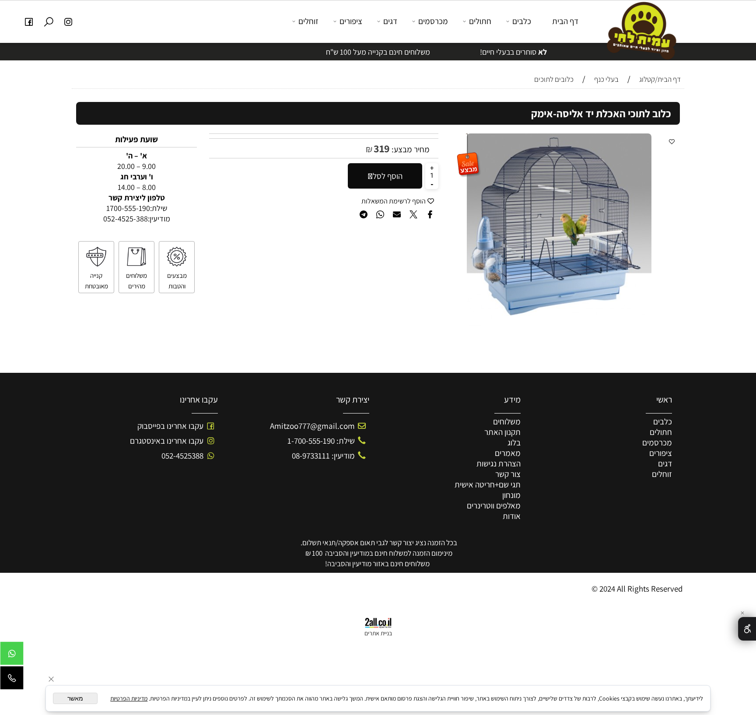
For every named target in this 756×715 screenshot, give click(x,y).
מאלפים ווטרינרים (494, 505)
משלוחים (507, 421)
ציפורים (351, 21)
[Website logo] (639, 30)
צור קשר (508, 474)
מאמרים (508, 453)
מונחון (511, 495)
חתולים (480, 21)
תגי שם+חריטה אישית (488, 484)
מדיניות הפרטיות (128, 698)
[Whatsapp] (12, 655)
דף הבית (565, 21)
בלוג (514, 442)
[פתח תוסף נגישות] (747, 629)
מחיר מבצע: (410, 149)
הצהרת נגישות (498, 463)
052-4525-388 (125, 219)
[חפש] (48, 21)
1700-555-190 (128, 208)
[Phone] (12, 680)
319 (382, 148)
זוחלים (308, 21)
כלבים (521, 21)
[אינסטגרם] (68, 21)
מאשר (75, 698)
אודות (512, 516)
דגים (390, 21)
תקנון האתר (502, 432)
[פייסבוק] (29, 21)
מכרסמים (433, 21)
